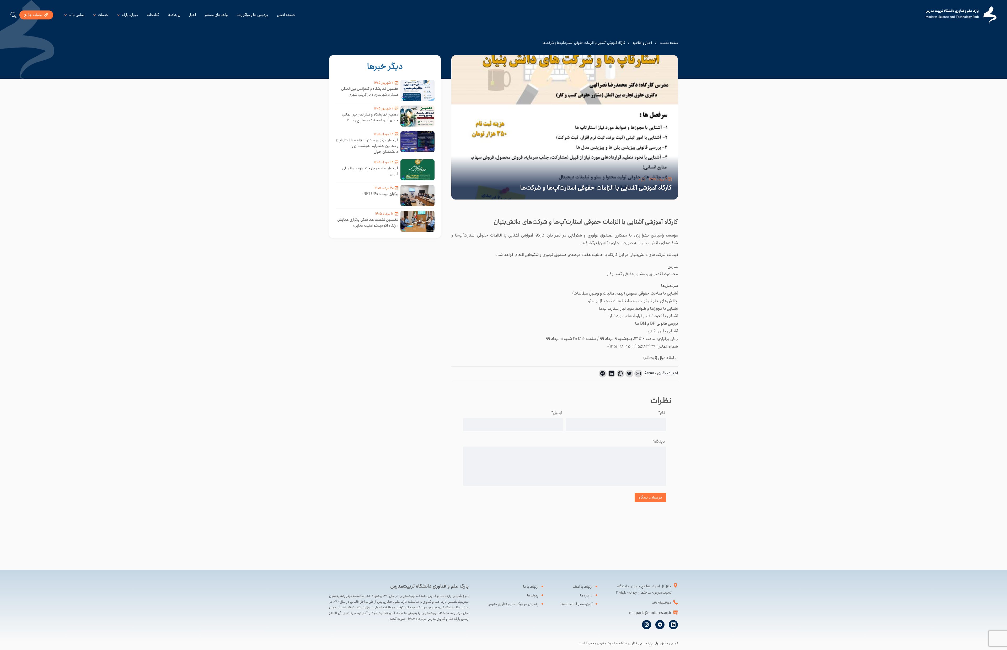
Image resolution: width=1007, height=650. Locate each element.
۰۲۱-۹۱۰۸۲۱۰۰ (662, 603)
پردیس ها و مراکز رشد (252, 15)
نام (661, 413)
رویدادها (174, 15)
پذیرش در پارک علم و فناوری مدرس (513, 604)
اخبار (192, 15)
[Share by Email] (638, 374)
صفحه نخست (669, 43)
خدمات (103, 15)
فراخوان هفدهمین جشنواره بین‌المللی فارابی (370, 171)
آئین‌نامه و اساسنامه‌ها (576, 604)
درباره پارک (130, 15)
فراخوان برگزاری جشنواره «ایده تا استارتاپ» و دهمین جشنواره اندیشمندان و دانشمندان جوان (367, 146)
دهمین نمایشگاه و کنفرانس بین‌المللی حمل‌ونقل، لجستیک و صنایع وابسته (370, 117)
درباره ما (586, 595)
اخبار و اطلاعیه (642, 43)
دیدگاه (658, 441)
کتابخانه (153, 15)
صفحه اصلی (286, 15)
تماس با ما (76, 15)
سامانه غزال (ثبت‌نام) (660, 358)
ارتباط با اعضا (582, 587)
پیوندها (532, 595)
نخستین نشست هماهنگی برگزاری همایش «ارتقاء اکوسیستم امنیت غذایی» (367, 222)
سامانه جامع (33, 15)
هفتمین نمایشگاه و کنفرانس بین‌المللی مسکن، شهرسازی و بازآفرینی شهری (369, 91)
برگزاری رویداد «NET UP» (380, 194)
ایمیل (556, 413)
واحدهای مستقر (216, 15)
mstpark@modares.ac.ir (650, 613)
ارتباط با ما (530, 587)
